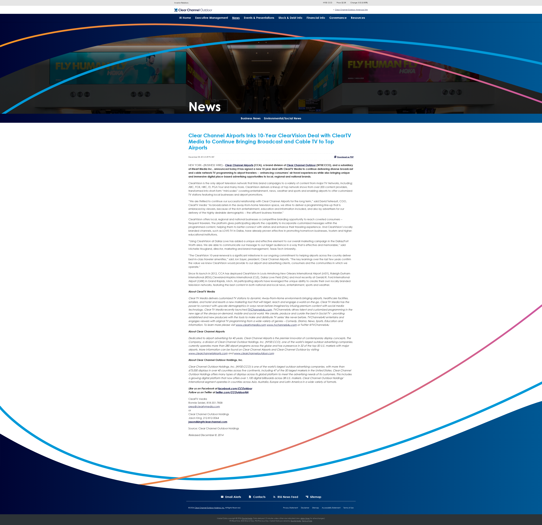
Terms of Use (348, 508)
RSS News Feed (287, 496)
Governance (338, 17)
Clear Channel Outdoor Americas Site (351, 10)
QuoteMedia (247, 518)
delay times (305, 518)
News (236, 17)
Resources (358, 17)
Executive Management (211, 17)
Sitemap (315, 496)
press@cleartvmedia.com (204, 406)
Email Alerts (233, 496)
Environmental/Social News (282, 118)
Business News (251, 118)
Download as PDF (345, 157)
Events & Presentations (259, 17)
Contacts (259, 496)
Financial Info (316, 17)
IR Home (185, 17)
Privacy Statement (290, 508)
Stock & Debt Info (290, 17)
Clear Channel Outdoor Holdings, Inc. (209, 508)
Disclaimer (305, 508)
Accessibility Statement (331, 508)
